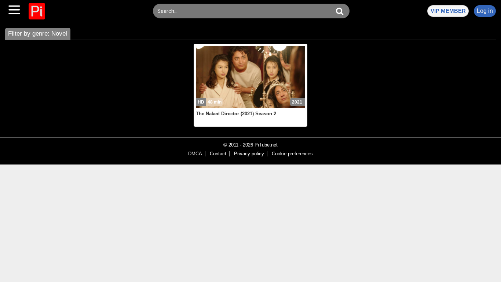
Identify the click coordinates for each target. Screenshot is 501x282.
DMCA (195, 153)
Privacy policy (249, 153)
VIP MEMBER (448, 11)
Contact (218, 153)
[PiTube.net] (37, 11)
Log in (485, 11)
